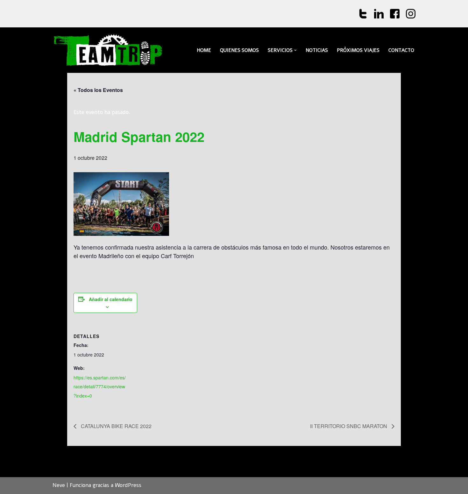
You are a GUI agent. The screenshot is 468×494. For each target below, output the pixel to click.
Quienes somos (239, 50)
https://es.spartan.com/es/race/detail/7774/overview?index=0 (100, 386)
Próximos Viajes (358, 50)
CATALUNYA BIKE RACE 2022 (116, 426)
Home (204, 50)
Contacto (401, 50)
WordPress (128, 485)
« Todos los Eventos (98, 90)
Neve (59, 485)
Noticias (317, 50)
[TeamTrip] (108, 50)
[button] (295, 50)
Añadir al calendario (110, 299)
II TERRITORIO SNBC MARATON (349, 426)
